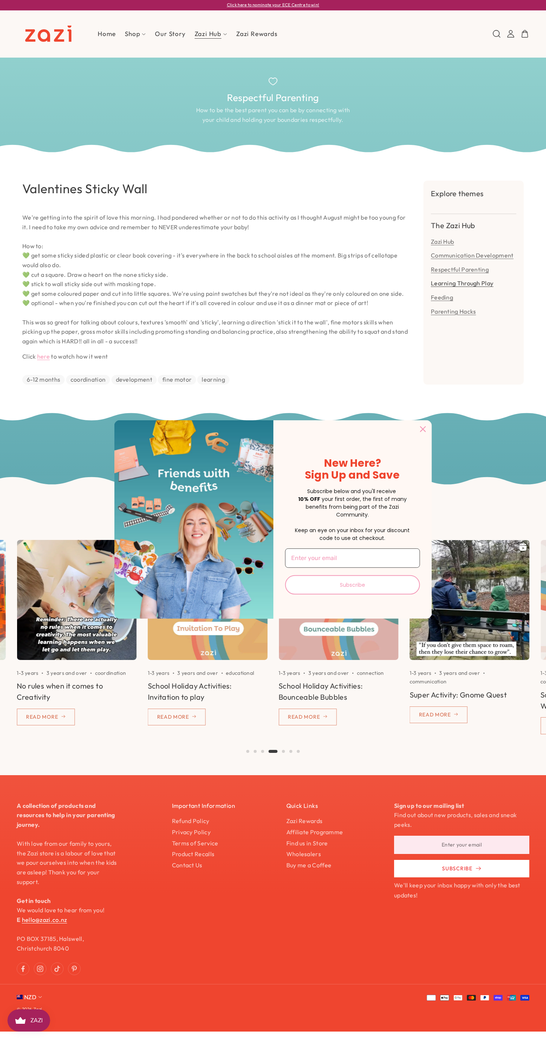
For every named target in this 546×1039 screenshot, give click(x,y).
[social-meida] (23, 968)
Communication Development (472, 255)
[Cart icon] (524, 33)
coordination (88, 379)
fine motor (177, 379)
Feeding (442, 297)
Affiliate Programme (314, 832)
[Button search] (496, 33)
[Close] (423, 429)
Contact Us (187, 865)
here (43, 356)
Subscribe (352, 584)
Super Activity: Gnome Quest (458, 694)
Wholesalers (303, 854)
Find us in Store (307, 843)
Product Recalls (193, 854)
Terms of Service (195, 843)
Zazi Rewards (304, 821)
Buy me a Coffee (309, 865)
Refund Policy (190, 821)
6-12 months (43, 379)
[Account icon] (510, 33)
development (134, 379)
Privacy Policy (191, 832)
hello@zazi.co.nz (44, 919)
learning (213, 379)
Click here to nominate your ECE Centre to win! (273, 4)
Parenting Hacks (453, 311)
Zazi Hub (442, 241)
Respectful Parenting (460, 269)
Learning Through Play (462, 283)
